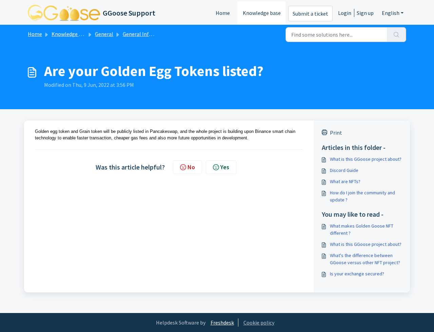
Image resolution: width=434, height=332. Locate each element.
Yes (224, 167)
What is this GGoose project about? (365, 159)
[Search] (396, 34)
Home (223, 12)
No (191, 167)
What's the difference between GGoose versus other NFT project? (365, 259)
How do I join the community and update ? (362, 196)
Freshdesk (222, 322)
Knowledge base (262, 12)
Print (336, 132)
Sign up (365, 12)
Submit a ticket (310, 13)
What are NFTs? (345, 181)
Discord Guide (344, 170)
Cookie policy (258, 322)
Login (344, 12)
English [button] (390, 12)
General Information (147, 34)
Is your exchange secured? (357, 274)
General (104, 34)
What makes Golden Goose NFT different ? (361, 229)
